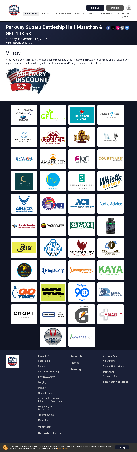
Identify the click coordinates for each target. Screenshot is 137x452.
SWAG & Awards (46, 377)
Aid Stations (109, 361)
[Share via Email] (122, 28)
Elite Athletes (45, 393)
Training (76, 369)
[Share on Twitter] (113, 28)
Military (42, 387)
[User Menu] (128, 7)
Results (79, 13)
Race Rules (44, 361)
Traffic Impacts (46, 414)
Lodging (42, 382)
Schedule (47, 13)
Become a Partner (112, 376)
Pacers (42, 366)
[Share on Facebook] (108, 28)
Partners (106, 13)
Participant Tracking (48, 371)
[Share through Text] (127, 28)
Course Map (62, 13)
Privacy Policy (62, 448)
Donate (115, 7)
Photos (92, 13)
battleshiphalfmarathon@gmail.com (106, 59)
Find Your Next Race (116, 381)
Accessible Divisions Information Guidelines (50, 400)
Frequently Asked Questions (47, 408)
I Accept (122, 447)
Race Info (30, 13)
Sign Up (95, 7)
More (125, 17)
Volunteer (123, 13)
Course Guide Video (113, 366)
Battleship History (49, 433)
